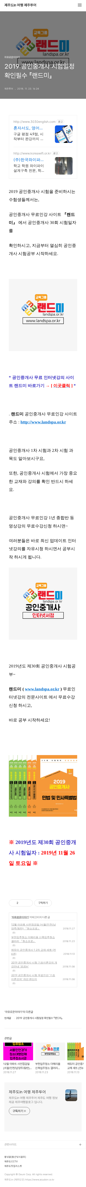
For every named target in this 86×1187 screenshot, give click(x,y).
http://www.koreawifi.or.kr (32, 153)
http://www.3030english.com (34, 121)
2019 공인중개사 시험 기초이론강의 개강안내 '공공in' (34, 964)
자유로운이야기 (20, 917)
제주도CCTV (12, 1180)
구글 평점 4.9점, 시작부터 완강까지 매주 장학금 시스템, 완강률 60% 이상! (29, 136)
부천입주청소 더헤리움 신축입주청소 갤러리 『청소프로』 (33, 939)
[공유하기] (22, 903)
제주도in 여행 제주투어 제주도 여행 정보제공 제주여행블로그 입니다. (33, 1100)
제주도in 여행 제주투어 (20, 5)
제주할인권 (11, 1166)
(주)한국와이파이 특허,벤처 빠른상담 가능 (28, 159)
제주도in (9, 1152)
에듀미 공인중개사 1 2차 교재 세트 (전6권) (33, 951)
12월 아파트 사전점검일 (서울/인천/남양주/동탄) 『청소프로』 (33, 926)
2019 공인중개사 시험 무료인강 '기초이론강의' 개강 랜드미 (33, 977)
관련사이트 (10, 1144)
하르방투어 (11, 1159)
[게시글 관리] (28, 903)
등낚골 (8, 1173)
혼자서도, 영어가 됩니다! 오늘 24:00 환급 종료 (28, 128)
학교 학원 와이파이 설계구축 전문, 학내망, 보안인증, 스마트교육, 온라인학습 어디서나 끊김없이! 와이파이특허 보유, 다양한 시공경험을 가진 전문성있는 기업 (29, 168)
